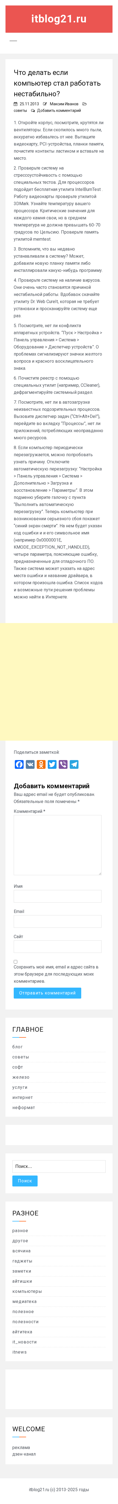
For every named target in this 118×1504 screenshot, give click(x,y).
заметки (21, 1271)
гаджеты (22, 1261)
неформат (23, 1107)
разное (20, 1230)
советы (20, 110)
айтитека (22, 1331)
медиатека (24, 1301)
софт (17, 1067)
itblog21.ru (59, 19)
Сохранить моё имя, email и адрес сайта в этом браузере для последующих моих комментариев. (56, 974)
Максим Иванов (64, 104)
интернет (22, 1097)
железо (21, 1077)
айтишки (22, 1281)
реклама (21, 1447)
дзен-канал (24, 1454)
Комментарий (29, 811)
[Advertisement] (59, 682)
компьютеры (27, 1291)
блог (17, 1046)
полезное (23, 1311)
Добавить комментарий (59, 110)
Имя (18, 886)
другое (20, 1240)
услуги (19, 1087)
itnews (19, 1352)
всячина (21, 1250)
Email (19, 911)
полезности (25, 1321)
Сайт (18, 936)
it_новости (24, 1342)
